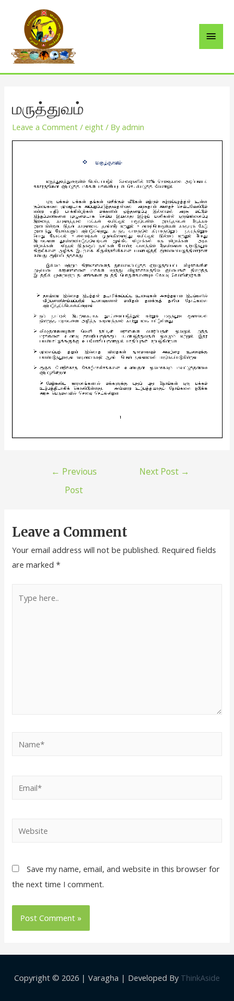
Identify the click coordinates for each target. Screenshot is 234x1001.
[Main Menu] (211, 36)
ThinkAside (199, 977)
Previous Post (74, 473)
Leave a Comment (45, 126)
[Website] (116, 832)
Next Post (164, 471)
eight (94, 126)
